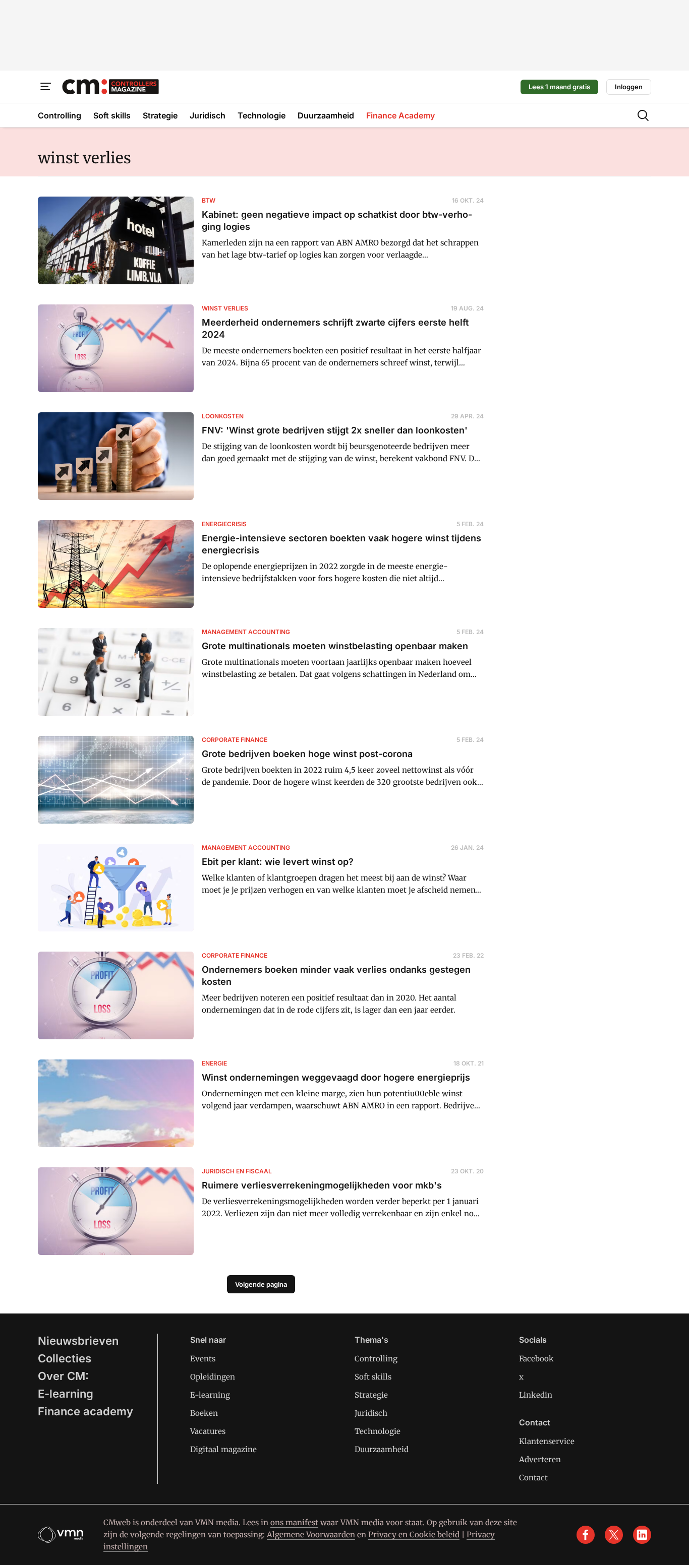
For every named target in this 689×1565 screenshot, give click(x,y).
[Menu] (46, 87)
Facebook (536, 1358)
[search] (643, 115)
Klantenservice (547, 1441)
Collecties (64, 1358)
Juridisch (371, 1413)
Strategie (371, 1395)
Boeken (204, 1413)
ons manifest (294, 1522)
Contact (533, 1477)
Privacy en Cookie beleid (414, 1534)
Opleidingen (212, 1377)
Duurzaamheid (382, 1449)
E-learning (65, 1393)
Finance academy (85, 1411)
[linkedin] (642, 1535)
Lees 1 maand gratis (559, 87)
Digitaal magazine (223, 1449)
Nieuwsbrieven (78, 1340)
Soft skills (373, 1377)
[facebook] (586, 1535)
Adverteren (540, 1459)
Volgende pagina (261, 1284)
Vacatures (207, 1431)
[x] (614, 1535)
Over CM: (63, 1376)
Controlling (376, 1358)
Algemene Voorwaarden (311, 1534)
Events (202, 1358)
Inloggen (629, 87)
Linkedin (535, 1395)
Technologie (377, 1431)
